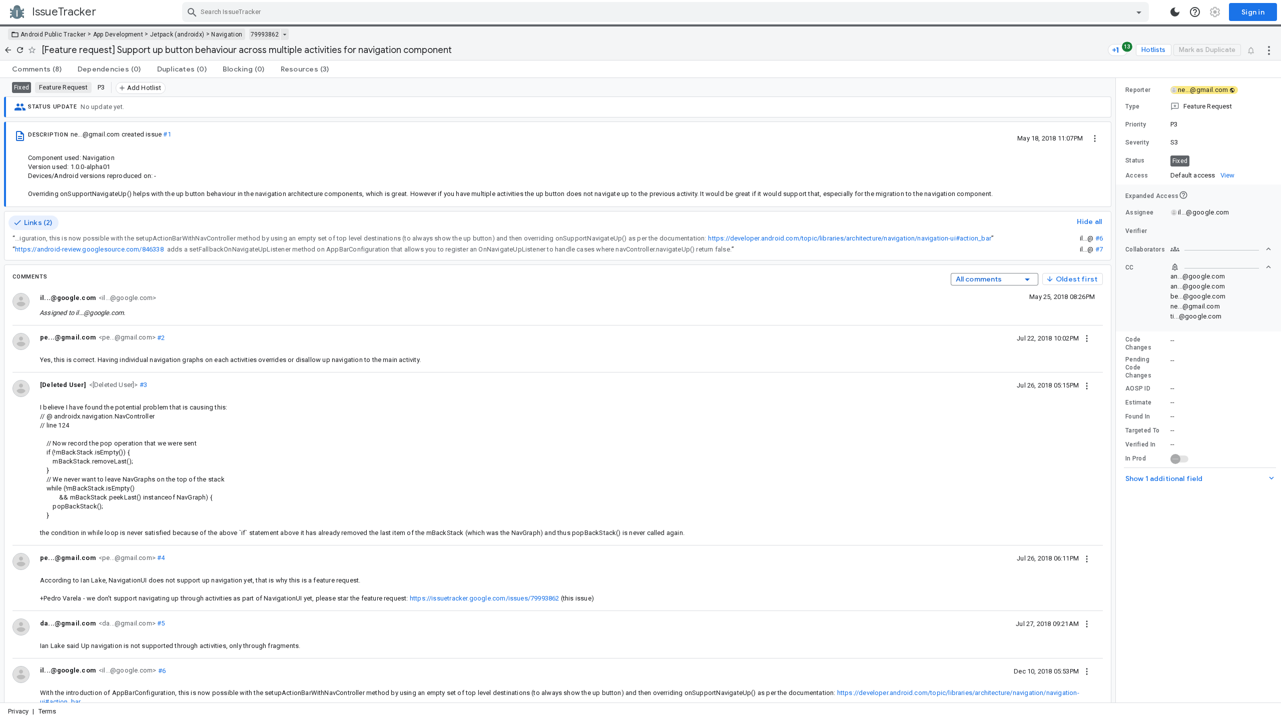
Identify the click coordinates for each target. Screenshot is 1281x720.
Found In (1137, 416)
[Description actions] (1095, 138)
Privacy (18, 711)
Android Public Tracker (53, 34)
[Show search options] (1139, 12)
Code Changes (1138, 343)
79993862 (265, 34)
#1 (167, 134)
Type (1132, 106)
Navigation (226, 34)
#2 (160, 337)
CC (1129, 267)
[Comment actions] (1087, 338)
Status (1135, 160)
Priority (1135, 124)
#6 (1099, 238)
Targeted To (1142, 430)
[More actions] (1269, 50)
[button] (112, 384)
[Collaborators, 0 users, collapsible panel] (1220, 249)
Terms (48, 711)
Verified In (1140, 444)
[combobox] (667, 12)
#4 (160, 558)
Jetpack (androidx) (177, 34)
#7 (1099, 249)
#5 (160, 623)
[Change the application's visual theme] (1175, 12)
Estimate (1138, 402)
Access (1136, 175)
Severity (1137, 142)
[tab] (37, 69)
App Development (118, 34)
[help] (1195, 12)
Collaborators (1145, 249)
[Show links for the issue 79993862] (284, 34)
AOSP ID (1137, 388)
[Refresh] (20, 50)
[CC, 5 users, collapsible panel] (1220, 267)
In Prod (1135, 458)
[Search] (192, 12)
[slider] (1117, 390)
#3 (143, 384)
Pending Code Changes (1138, 367)
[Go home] (8, 50)
